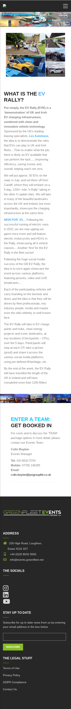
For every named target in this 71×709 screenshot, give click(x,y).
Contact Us (10, 689)
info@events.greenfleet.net (25, 559)
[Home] (8, 5)
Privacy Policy (11, 675)
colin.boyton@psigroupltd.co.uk (31, 474)
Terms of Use (11, 668)
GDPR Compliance (14, 682)
